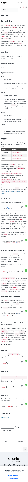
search (7, 417)
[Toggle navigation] (25, 449)
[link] (21, 7)
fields (7, 191)
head (3, 191)
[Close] (25, 468)
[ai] (23, 7)
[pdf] (26, 7)
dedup (3, 193)
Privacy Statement (13, 475)
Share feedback (7, 430)
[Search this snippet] (26, 206)
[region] (14, 474)
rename (12, 191)
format (18, 191)
